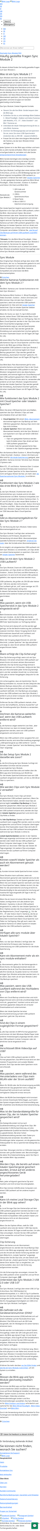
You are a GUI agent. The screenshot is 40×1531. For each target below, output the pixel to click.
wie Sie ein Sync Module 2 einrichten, (14, 1368)
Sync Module (13, 53)
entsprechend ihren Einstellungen (13, 155)
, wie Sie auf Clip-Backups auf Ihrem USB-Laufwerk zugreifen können (19, 232)
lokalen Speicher (33, 178)
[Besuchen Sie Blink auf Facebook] (8, 1515)
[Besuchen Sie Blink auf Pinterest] (24, 1521)
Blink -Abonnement (32, 419)
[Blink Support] (10, 1)
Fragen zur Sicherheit (8, 1511)
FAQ (19, 53)
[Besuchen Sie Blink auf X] (4, 1518)
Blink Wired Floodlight (21, 1406)
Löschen (6, 277)
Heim (2, 1462)
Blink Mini (15, 1408)
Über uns (3, 1483)
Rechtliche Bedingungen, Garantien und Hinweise (19, 1495)
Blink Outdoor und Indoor (15, 1403)
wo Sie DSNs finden (29, 1365)
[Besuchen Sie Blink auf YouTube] (7, 1521)
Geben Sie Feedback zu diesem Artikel (18, 1434)
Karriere (3, 1487)
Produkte (3, 1466)
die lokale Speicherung (19, 457)
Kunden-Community (8, 1491)
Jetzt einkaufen (6, 1474)
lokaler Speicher (28, 305)
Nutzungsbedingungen (9, 1503)
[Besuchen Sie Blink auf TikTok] (17, 1518)
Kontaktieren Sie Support (10, 1453)
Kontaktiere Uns (6, 1470)
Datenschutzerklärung (9, 1499)
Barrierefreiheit (6, 1507)
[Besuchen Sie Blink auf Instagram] (25, 1515)
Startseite (3, 53)
